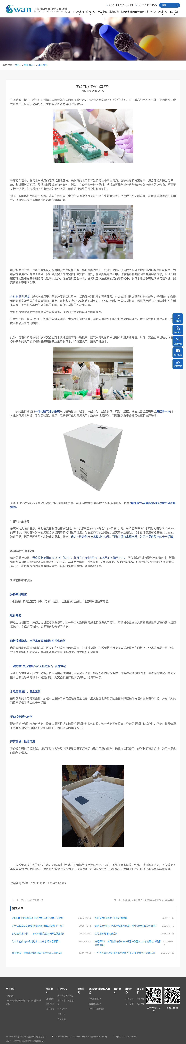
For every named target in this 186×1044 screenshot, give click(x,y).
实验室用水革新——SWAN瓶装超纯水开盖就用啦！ (38, 933)
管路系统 (61, 1019)
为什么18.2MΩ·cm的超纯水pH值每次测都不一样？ (38, 925)
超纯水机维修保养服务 (132, 11)
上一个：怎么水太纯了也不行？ (28, 900)
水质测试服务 (95, 998)
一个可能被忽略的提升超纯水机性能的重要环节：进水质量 (125, 952)
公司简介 (10, 995)
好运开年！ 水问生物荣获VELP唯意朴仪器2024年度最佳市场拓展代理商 (128, 943)
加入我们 (141, 1003)
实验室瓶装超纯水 (65, 995)
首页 (67, 11)
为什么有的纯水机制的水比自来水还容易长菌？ (36, 941)
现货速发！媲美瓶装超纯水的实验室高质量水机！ (37, 952)
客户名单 (129, 1003)
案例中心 (162, 11)
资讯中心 (90, 11)
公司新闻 (50, 998)
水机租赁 (114, 11)
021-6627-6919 (129, 1036)
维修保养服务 (95, 1003)
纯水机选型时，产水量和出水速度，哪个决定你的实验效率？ (126, 925)
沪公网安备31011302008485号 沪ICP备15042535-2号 (81, 1036)
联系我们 (174, 11)
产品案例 (129, 998)
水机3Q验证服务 (96, 1008)
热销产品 (61, 1014)
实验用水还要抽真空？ (106, 933)
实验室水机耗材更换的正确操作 (111, 917)
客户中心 (151, 11)
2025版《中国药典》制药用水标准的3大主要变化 (37, 917)
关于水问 (79, 11)
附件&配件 (62, 1009)
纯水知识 (42, 65)
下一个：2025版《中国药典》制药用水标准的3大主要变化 (144, 900)
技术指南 (50, 1008)
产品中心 (102, 11)
